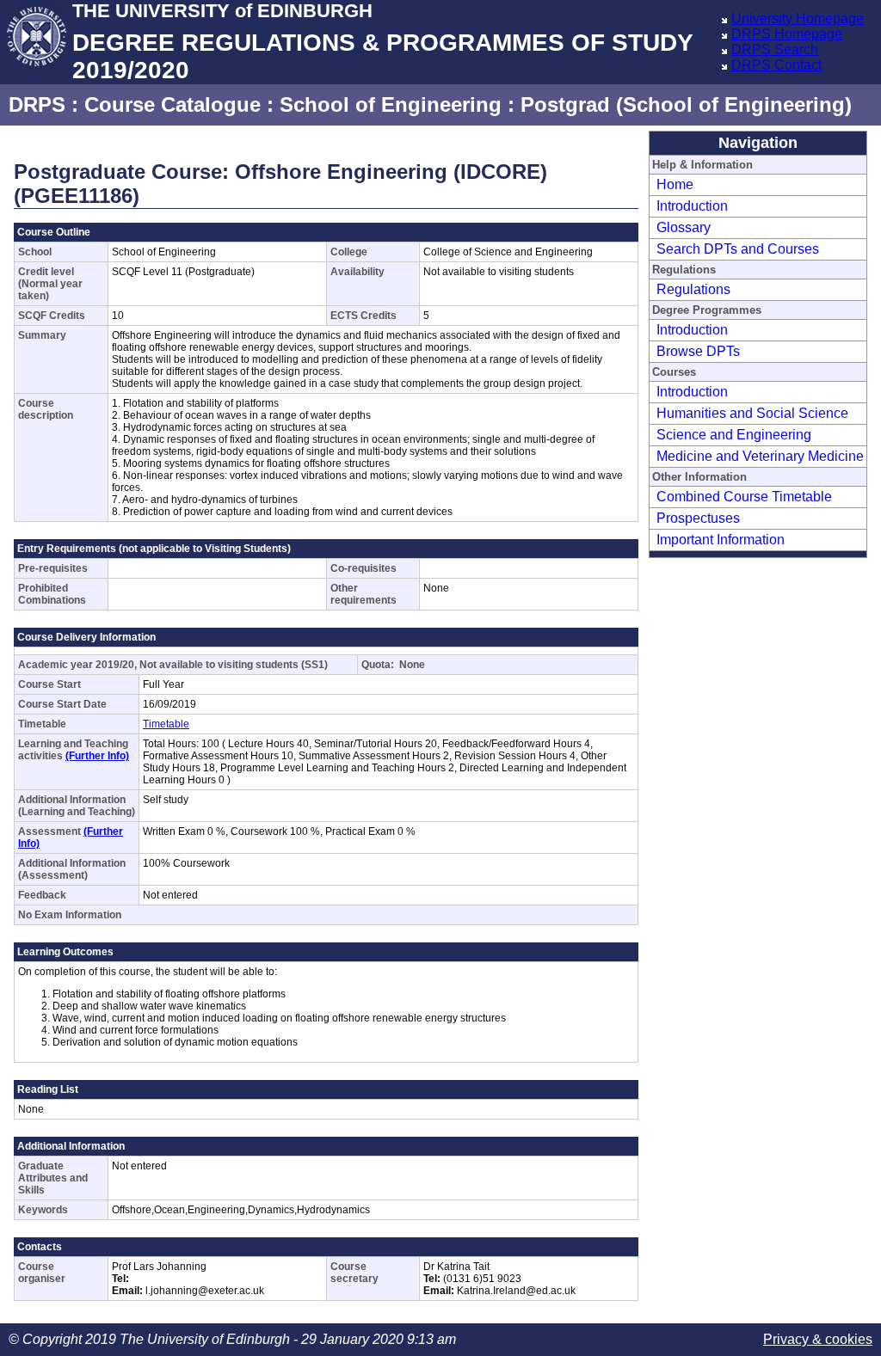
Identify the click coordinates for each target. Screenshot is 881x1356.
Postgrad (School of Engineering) (686, 104)
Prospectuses (698, 518)
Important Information (720, 539)
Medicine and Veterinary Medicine (760, 456)
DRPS (37, 104)
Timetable (166, 724)
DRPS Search (774, 49)
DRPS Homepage (786, 34)
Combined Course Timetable (744, 496)
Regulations (693, 289)
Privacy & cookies (817, 1339)
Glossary (683, 227)
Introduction (692, 206)
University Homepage (797, 18)
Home (674, 184)
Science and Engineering (733, 434)
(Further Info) (97, 756)
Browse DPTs (698, 351)
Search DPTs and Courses (737, 249)
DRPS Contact (776, 65)
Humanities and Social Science (752, 413)
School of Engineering (391, 104)
